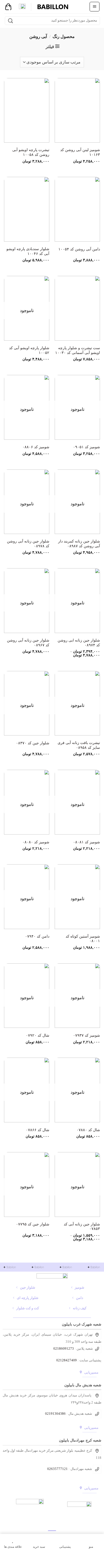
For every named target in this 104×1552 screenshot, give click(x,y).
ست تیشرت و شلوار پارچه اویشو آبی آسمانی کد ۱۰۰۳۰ (77, 350)
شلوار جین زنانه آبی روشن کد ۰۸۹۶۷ (28, 642)
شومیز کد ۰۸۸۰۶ (35, 447)
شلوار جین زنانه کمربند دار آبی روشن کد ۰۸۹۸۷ (79, 543)
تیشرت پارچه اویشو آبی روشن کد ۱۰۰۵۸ (30, 152)
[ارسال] (10, 21)
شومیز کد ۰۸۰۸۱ (86, 842)
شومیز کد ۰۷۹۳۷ (86, 1035)
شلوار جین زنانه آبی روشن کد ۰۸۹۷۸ (28, 543)
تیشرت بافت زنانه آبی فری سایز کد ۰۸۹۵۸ (79, 745)
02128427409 (66, 1360)
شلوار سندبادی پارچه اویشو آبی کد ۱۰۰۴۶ (27, 251)
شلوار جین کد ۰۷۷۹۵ (32, 1224)
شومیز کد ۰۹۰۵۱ (86, 447)
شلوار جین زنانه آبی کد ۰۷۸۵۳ (82, 1226)
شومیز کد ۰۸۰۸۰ (35, 842)
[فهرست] (94, 6)
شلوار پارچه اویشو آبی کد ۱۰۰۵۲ (29, 350)
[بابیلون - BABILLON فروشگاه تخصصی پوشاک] (52, 6)
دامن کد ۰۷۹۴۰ (37, 936)
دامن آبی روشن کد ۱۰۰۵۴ (79, 249)
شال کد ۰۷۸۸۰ (88, 1130)
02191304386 (55, 1414)
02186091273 (63, 1348)
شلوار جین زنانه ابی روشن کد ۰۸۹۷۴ (79, 642)
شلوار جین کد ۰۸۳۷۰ (32, 743)
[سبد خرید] (8, 7)
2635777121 (58, 1469)
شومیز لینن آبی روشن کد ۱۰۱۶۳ (80, 152)
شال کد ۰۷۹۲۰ (37, 1035)
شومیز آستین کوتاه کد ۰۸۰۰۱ (83, 938)
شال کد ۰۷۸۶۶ (37, 1130)
